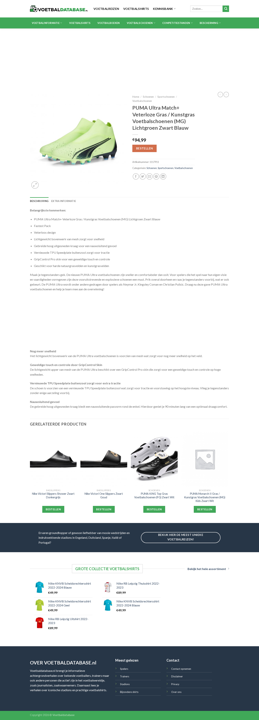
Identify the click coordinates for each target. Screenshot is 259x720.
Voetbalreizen (106, 8)
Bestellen (144, 148)
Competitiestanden (176, 22)
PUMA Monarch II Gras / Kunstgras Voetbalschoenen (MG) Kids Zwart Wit (204, 497)
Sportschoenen (166, 96)
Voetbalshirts (136, 8)
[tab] (39, 201)
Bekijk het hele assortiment (207, 569)
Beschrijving (39, 201)
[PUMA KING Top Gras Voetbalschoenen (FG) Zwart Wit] (154, 459)
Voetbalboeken (108, 22)
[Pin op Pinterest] (156, 176)
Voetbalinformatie (46, 22)
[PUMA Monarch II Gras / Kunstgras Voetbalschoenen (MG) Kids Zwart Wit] (204, 459)
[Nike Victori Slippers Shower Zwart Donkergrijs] (53, 459)
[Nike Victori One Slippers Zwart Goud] (103, 459)
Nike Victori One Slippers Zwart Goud (104, 495)
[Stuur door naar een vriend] (149, 176)
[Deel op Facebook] (136, 176)
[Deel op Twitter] (143, 176)
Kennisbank (163, 8)
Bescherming (209, 22)
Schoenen (148, 96)
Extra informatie (63, 201)
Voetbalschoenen (140, 22)
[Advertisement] (129, 56)
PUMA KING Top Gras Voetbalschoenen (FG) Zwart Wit (154, 495)
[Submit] (226, 8)
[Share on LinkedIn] (163, 176)
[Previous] (30, 477)
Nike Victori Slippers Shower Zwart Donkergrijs (53, 495)
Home (135, 96)
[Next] (228, 477)
